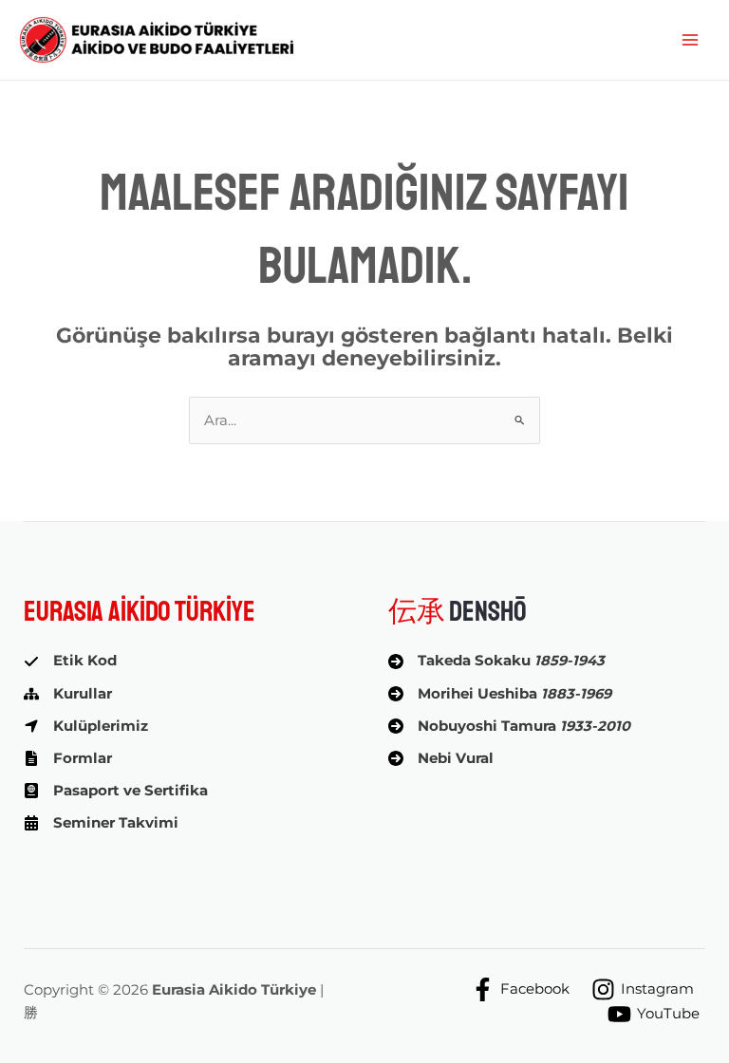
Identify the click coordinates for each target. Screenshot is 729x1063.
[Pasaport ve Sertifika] (116, 790)
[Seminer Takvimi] (101, 822)
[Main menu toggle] (690, 40)
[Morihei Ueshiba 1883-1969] (499, 693)
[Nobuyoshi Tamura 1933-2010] (509, 726)
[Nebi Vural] (441, 758)
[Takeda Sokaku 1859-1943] (496, 660)
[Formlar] (68, 758)
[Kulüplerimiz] (86, 726)
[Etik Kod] (70, 660)
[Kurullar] (68, 693)
